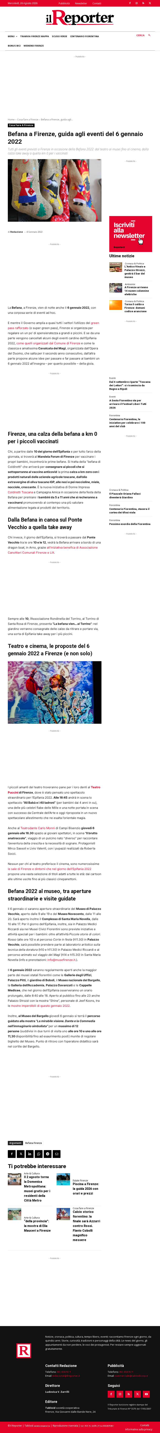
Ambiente (130, 284)
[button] (144, 35)
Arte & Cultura (32, 1173)
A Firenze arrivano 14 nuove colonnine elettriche (136, 291)
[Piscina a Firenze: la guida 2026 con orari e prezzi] (63, 1179)
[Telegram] (48, 1154)
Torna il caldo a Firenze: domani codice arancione (135, 308)
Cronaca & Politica (134, 263)
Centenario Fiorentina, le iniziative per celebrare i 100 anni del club (127, 423)
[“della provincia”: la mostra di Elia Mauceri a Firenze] (14, 1214)
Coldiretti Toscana (20, 492)
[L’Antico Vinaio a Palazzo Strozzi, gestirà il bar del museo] (115, 267)
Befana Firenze (33, 1143)
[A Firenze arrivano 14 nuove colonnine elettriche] (115, 288)
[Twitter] (150, 3)
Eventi (112, 378)
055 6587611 (64, 1372)
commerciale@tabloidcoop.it (131, 1375)
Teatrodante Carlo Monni (37, 828)
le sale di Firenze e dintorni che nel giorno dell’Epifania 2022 (49, 869)
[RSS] (143, 3)
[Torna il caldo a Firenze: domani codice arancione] (115, 305)
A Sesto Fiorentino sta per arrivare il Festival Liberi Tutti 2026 (127, 404)
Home (11, 119)
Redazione (16, 231)
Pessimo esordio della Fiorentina (129, 524)
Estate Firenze (80, 1180)
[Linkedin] (30, 1154)
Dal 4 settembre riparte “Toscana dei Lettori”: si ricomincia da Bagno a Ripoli (129, 385)
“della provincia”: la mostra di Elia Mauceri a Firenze (37, 1225)
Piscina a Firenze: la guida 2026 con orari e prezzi (86, 1188)
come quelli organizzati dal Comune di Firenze (48, 343)
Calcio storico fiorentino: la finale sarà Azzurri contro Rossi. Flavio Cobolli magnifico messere (86, 1226)
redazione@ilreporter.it (66, 1375)
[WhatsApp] (39, 1154)
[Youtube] (146, 1394)
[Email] (56, 1154)
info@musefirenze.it (61, 960)
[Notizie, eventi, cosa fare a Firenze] (80, 17)
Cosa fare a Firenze (27, 119)
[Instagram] (136, 3)
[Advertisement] (80, 86)
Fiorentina (114, 415)
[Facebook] (130, 3)
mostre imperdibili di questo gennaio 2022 (40, 1006)
